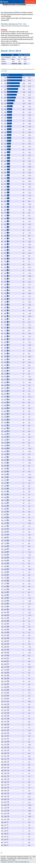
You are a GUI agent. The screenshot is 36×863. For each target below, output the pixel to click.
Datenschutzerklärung (22, 862)
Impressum (10, 862)
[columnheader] (2, 75)
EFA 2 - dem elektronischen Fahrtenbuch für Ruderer (15, 25)
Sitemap (3, 862)
